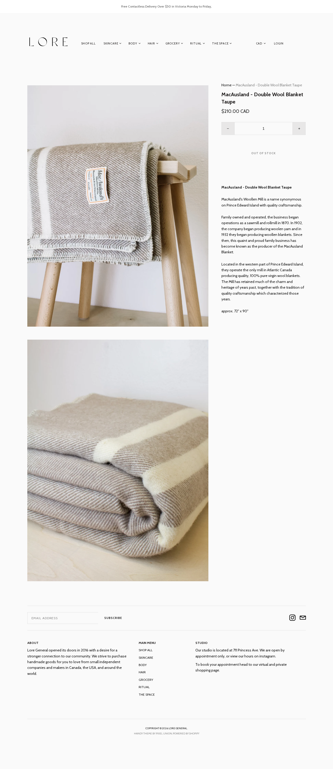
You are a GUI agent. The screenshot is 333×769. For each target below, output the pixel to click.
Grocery (172, 43)
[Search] (303, 44)
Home (226, 85)
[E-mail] (303, 618)
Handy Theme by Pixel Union (153, 733)
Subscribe (113, 618)
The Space (220, 43)
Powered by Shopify (186, 733)
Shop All (88, 43)
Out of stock (263, 153)
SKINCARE (111, 43)
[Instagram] (292, 618)
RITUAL (196, 43)
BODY (133, 43)
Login (279, 43)
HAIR (151, 43)
